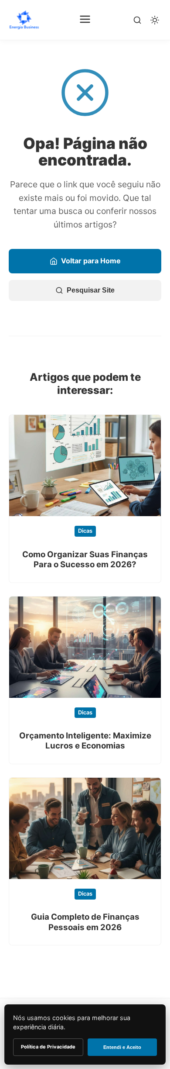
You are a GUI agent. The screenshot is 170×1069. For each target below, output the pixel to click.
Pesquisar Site (91, 290)
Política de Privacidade (48, 1047)
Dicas (85, 531)
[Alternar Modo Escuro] (154, 20)
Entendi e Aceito (122, 1047)
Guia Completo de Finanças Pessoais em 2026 (85, 922)
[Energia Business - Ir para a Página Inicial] (24, 20)
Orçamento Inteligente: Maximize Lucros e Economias (85, 741)
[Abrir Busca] (137, 20)
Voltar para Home (91, 260)
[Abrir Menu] (85, 20)
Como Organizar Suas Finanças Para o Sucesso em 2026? (85, 559)
